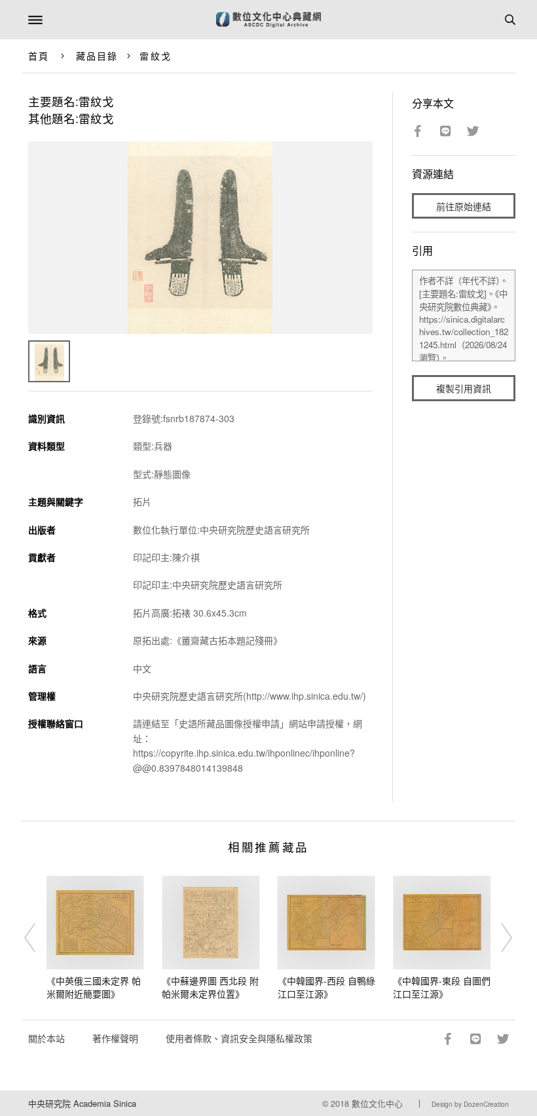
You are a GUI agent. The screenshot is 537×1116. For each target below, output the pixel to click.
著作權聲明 (115, 1038)
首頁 (38, 55)
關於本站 (46, 1038)
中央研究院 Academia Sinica (82, 1103)
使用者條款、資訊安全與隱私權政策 (239, 1038)
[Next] (498, 938)
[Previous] (38, 938)
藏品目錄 (97, 55)
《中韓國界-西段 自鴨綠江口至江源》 (326, 987)
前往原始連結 (463, 206)
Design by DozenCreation (470, 1104)
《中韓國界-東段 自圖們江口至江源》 (442, 987)
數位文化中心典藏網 (268, 19)
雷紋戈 (155, 55)
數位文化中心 (377, 1103)
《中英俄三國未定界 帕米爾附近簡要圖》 (93, 987)
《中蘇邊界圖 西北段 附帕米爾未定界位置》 (210, 987)
